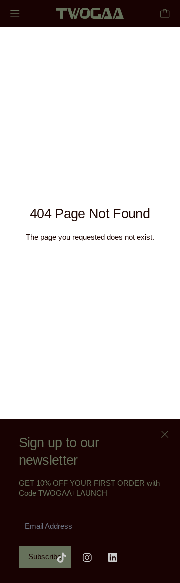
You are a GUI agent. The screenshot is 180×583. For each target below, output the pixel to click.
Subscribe (45, 556)
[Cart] (165, 13)
